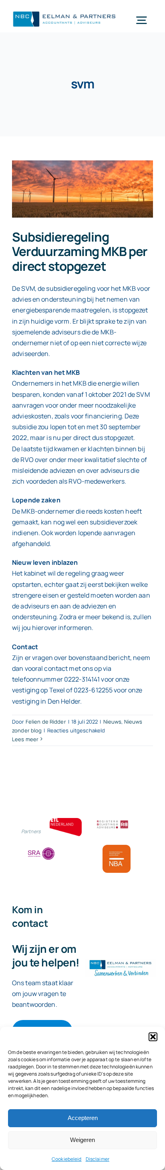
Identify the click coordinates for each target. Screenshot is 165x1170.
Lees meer (25, 739)
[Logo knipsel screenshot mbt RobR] (64, 11)
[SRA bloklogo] (41, 848)
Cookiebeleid (67, 1159)
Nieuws (112, 721)
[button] (153, 1037)
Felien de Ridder (46, 721)
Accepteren (83, 1117)
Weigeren (82, 1139)
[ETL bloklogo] (66, 821)
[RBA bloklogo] (113, 821)
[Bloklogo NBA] (117, 848)
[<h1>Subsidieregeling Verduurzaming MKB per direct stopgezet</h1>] (82, 189)
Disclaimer (97, 1159)
